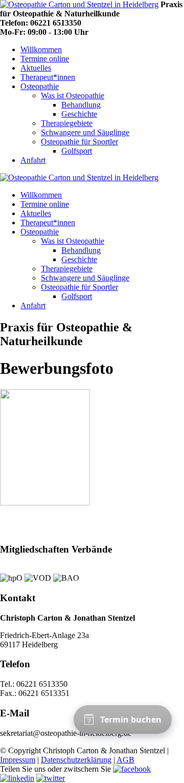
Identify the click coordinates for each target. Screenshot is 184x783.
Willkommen (41, 49)
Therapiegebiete (67, 123)
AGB (125, 759)
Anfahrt (32, 160)
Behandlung (81, 104)
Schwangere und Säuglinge (85, 132)
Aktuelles (35, 68)
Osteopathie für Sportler (79, 141)
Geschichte (79, 114)
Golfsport (76, 150)
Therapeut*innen (47, 77)
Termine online (44, 58)
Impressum (17, 759)
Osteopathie (39, 86)
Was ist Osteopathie (72, 95)
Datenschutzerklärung (76, 759)
